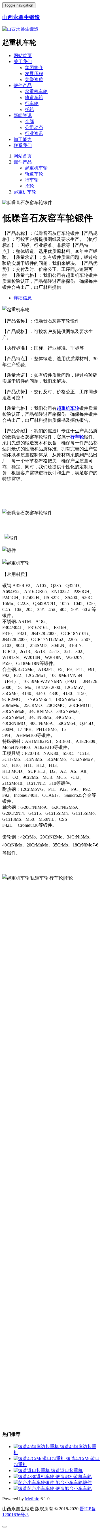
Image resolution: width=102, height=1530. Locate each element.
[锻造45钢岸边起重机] (37, 1446)
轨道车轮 (34, 97)
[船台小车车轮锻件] (35, 1482)
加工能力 (23, 139)
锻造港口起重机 (67, 1470)
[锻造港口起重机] (32, 1470)
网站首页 (23, 55)
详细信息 (23, 297)
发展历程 (34, 73)
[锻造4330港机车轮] (35, 1476)
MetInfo (32, 1498)
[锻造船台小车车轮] (35, 1488)
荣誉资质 (34, 79)
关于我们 (23, 61)
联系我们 (23, 145)
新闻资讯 (23, 115)
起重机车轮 (36, 91)
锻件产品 (23, 85)
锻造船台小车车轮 (74, 1488)
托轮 (29, 109)
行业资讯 (34, 133)
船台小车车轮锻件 (74, 1482)
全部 (29, 121)
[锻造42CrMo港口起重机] (40, 1458)
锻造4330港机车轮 (74, 1476)
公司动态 (34, 127)
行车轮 (32, 103)
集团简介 (34, 67)
